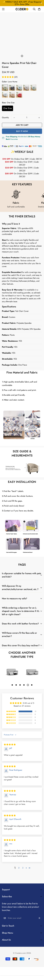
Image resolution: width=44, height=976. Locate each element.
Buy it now (22, 131)
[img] (10, 744)
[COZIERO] (22, 9)
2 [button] (18, 867)
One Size (7, 108)
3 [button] (22, 867)
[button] (8, 77)
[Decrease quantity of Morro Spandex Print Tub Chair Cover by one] (14, 117)
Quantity (5, 117)
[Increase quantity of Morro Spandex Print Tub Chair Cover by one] (39, 117)
